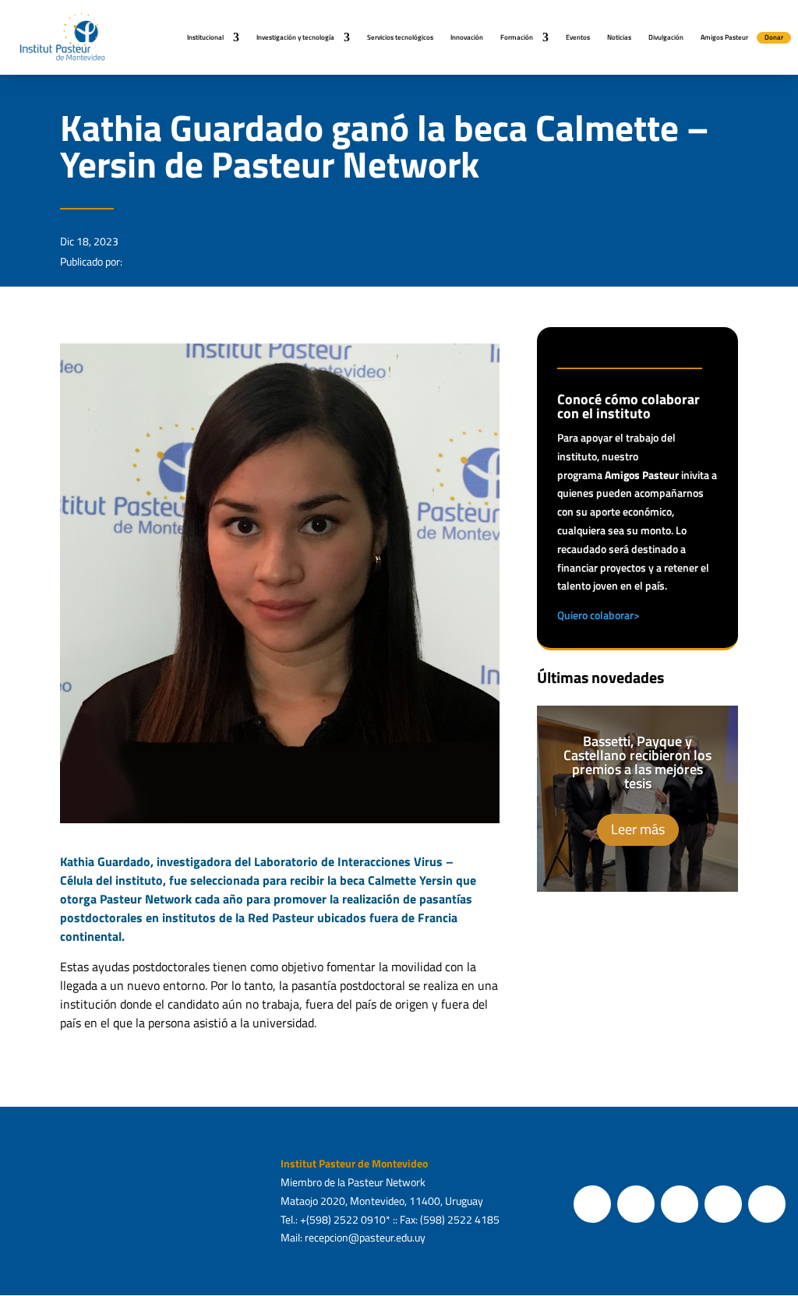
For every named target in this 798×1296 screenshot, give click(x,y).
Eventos (578, 37)
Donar (773, 37)
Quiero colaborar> (598, 615)
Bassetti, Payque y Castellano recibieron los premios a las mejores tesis (637, 762)
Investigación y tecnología (295, 37)
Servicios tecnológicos (400, 37)
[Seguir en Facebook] (592, 1204)
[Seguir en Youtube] (723, 1204)
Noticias (619, 37)
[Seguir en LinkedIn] (767, 1204)
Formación (516, 37)
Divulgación (665, 37)
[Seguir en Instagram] (679, 1204)
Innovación (466, 37)
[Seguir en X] (636, 1204)
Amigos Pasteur (724, 37)
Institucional (205, 37)
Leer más (638, 829)
